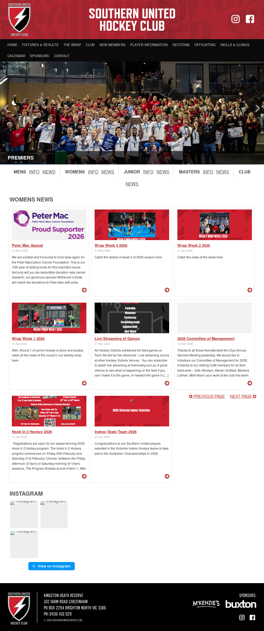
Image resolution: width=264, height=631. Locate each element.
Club (90, 44)
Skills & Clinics (235, 44)
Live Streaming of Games (117, 338)
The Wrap (72, 44)
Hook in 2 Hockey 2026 (32, 431)
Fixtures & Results (40, 44)
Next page (241, 396)
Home (12, 44)
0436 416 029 (61, 614)
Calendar (16, 55)
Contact (62, 55)
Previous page (208, 396)
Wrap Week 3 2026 (111, 245)
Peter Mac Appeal (27, 245)
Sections (181, 44)
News (49, 172)
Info (34, 172)
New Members (113, 44)
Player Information (149, 44)
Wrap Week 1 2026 (28, 338)
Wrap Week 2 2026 (193, 245)
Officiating (205, 44)
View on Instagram (54, 566)
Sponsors (39, 55)
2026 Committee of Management (206, 338)
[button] (24, 514)
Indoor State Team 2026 (116, 431)
